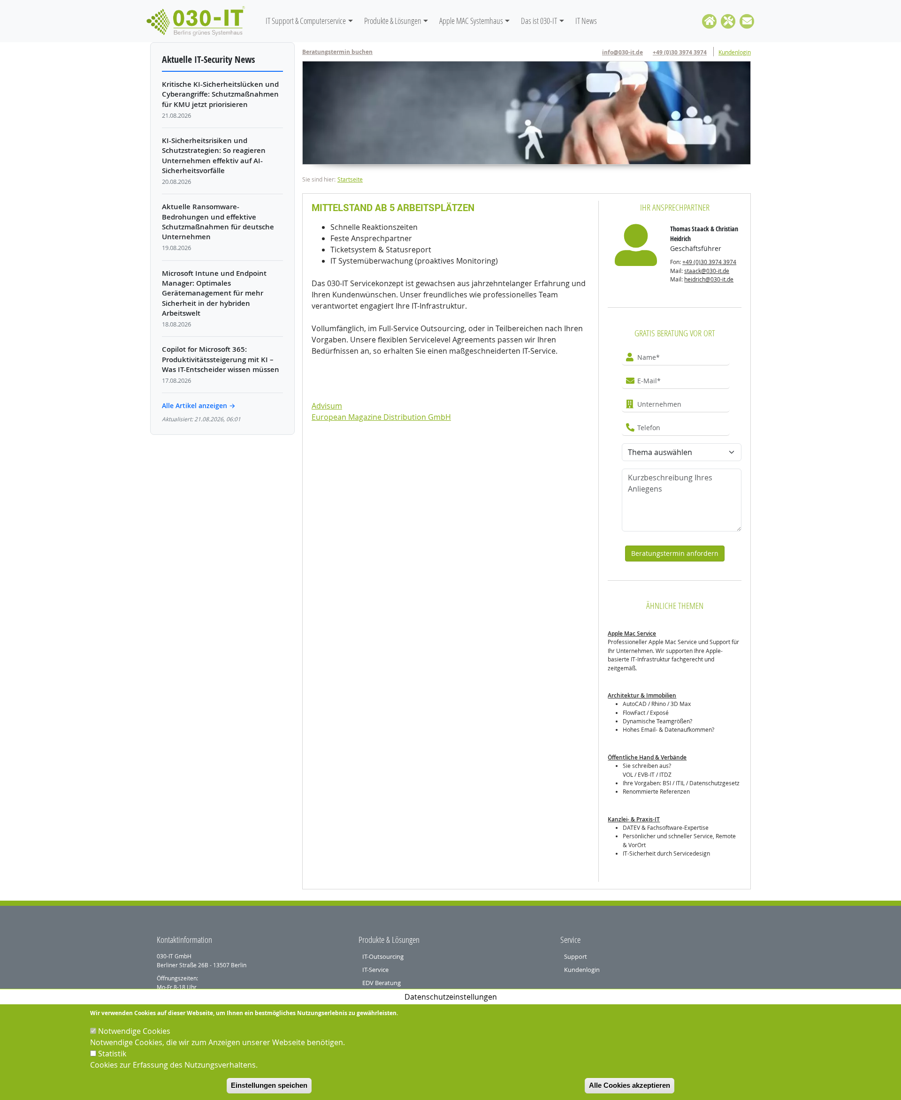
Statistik (112, 1053)
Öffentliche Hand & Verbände (647, 757)
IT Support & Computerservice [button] (306, 20)
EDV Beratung (381, 983)
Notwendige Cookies (134, 1031)
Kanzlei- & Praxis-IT (634, 819)
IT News (586, 20)
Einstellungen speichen (269, 1085)
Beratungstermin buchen (337, 52)
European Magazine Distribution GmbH (381, 417)
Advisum (327, 406)
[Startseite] (199, 21)
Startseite (350, 179)
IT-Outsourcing (383, 956)
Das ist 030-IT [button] (539, 20)
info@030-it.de (622, 52)
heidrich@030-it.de (708, 279)
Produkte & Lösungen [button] (392, 20)
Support (575, 956)
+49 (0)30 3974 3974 (680, 52)
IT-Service (375, 969)
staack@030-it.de (706, 271)
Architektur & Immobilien (642, 695)
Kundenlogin (734, 52)
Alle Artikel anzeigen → (199, 405)
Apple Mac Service (632, 633)
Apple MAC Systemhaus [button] (471, 20)
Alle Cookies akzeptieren (629, 1085)
